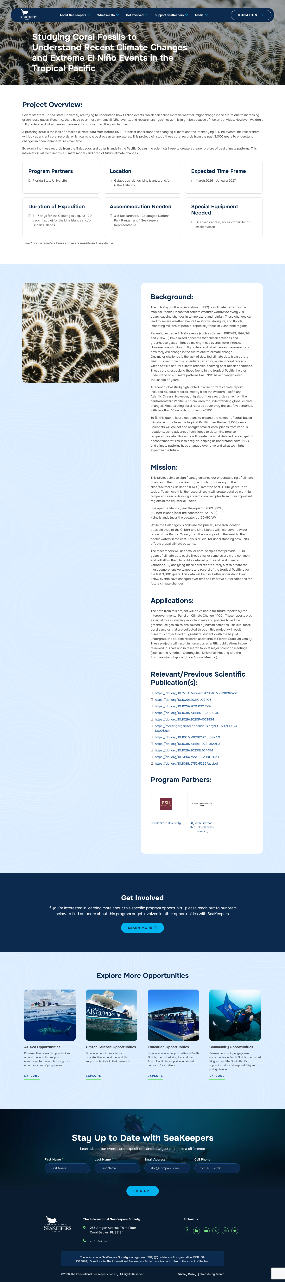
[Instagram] (225, 1230)
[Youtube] (206, 1230)
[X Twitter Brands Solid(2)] (215, 1230)
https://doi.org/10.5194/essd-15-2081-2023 (187, 757)
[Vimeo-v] (234, 1230)
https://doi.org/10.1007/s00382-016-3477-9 (187, 737)
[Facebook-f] (187, 1230)
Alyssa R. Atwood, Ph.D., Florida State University (201, 827)
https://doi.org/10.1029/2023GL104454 (184, 750)
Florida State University (166, 823)
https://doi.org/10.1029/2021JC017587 (183, 706)
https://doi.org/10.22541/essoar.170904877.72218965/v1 (196, 693)
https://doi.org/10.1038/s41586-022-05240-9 (189, 713)
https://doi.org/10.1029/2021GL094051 (183, 700)
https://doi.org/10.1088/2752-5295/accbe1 (186, 764)
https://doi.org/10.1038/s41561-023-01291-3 (187, 744)
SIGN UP (141, 1191)
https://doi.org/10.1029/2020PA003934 (184, 719)
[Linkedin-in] (196, 1230)
